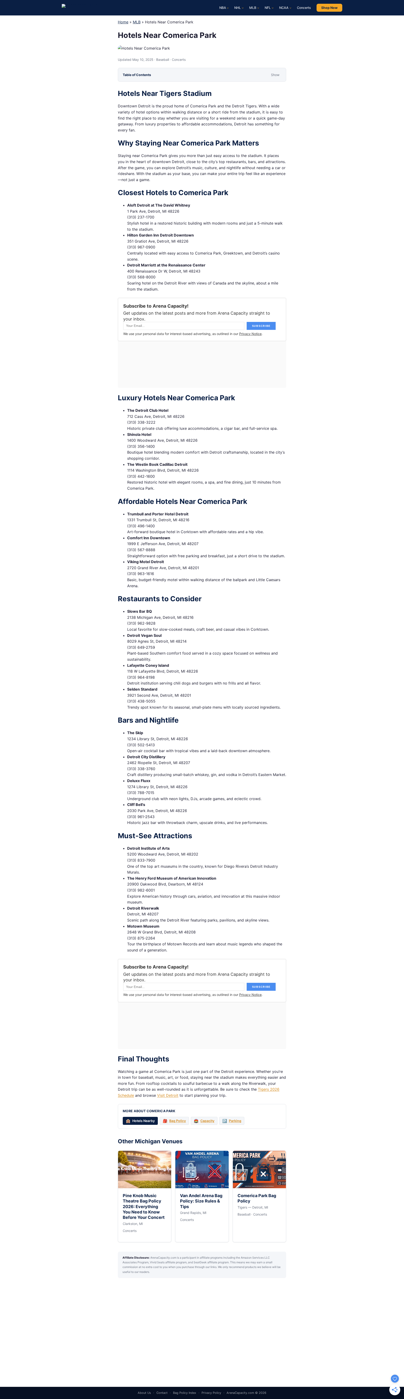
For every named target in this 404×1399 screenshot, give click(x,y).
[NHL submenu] (243, 8)
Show (275, 75)
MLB (137, 22)
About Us (144, 1393)
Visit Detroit (167, 1095)
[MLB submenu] (258, 8)
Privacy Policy (211, 1393)
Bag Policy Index (184, 1393)
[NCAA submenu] (290, 8)
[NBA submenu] (228, 8)
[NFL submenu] (273, 8)
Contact (162, 1393)
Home (123, 22)
